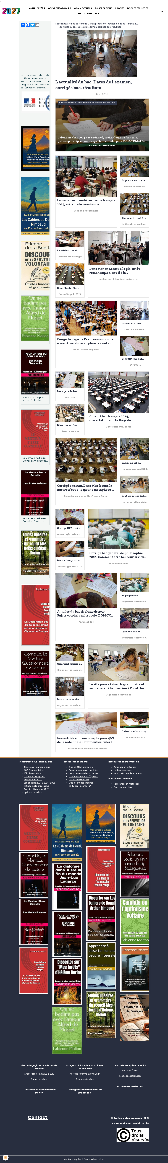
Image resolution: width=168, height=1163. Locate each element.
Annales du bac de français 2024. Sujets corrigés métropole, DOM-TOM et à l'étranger (85, 613)
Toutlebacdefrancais (130, 1075)
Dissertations (103, 8)
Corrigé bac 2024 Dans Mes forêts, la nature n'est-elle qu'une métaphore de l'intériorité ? (86, 487)
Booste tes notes (137, 8)
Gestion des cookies (94, 1159)
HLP (97, 13)
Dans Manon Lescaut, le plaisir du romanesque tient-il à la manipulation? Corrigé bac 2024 (114, 271)
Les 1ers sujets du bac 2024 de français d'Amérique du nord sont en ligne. (135, 495)
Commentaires (83, 8)
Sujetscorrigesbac (85, 1079)
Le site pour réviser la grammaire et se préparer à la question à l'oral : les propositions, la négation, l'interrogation (116, 686)
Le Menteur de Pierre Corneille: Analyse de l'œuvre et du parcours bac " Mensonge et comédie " (34, 459)
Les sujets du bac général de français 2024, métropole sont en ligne (69, 391)
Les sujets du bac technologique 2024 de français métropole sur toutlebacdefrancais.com (134, 358)
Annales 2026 (37, 8)
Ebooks (119, 8)
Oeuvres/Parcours (59, 8)
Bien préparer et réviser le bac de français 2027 (115, 23)
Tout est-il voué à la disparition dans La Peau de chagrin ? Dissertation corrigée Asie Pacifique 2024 (134, 218)
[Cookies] (6, 1157)
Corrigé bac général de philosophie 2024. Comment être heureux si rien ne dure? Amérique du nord (116, 555)
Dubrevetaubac (39, 1079)
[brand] (11, 11)
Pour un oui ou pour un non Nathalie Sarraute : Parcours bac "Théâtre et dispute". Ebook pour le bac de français (33, 399)
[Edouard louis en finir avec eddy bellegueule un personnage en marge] (134, 874)
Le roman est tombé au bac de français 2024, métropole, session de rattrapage (86, 202)
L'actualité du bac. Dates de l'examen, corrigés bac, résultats (87, 102)
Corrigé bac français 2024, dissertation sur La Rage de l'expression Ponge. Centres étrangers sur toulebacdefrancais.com (110, 418)
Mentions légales (72, 1159)
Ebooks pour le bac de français (71, 23)
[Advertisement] (35, 47)
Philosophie (85, 13)
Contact (38, 1117)
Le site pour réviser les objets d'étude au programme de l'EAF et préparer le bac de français (69, 699)
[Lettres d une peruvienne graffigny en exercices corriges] (101, 824)
